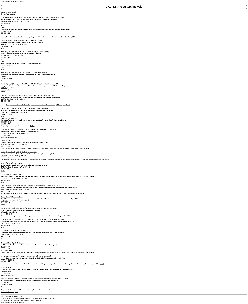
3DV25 (3, 247)
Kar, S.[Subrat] (21, 231)
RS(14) (3, 223)
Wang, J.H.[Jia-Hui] (7, 17)
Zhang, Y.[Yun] (17, 174)
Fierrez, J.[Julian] (32, 95)
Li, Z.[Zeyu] (23, 219)
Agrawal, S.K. (32, 152)
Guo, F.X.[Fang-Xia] (50, 129)
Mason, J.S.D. (22, 52)
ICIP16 (3, 271)
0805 (10, 284)
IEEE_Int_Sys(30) (6, 133)
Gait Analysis (5, 14)
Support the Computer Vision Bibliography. (29, 300)
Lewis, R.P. (21, 84)
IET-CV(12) (4, 178)
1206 (10, 114)
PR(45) (3, 112)
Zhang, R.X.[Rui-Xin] (37, 129)
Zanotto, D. (11, 152)
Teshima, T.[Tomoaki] (20, 279)
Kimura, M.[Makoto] (30, 17)
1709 (8, 158)
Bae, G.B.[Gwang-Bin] (19, 256)
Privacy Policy (19, 2)
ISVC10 (3, 65)
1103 (10, 46)
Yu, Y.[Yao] (27, 129)
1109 (8, 90)
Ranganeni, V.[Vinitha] (8, 208)
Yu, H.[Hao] (31, 219)
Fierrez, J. (30, 52)
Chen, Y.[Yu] (60, 219)
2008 (10, 214)
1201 (8, 124)
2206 (8, 225)
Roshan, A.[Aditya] (6, 174)
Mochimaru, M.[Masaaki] (45, 17)
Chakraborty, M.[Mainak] (8, 231)
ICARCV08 (4, 88)
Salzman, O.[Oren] (35, 208)
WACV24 (3, 260)
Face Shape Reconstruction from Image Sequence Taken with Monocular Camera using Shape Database (38, 37)
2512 (10, 251)
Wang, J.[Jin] (52, 219)
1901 (8, 191)
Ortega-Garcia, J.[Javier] (41, 52)
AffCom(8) (4, 144)
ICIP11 (3, 122)
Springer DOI (5, 67)
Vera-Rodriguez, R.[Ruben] (9, 95)
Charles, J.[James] (32, 256)
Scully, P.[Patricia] (39, 186)
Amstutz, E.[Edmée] (7, 279)
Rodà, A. (10, 141)
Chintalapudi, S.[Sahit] (22, 208)
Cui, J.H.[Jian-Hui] (41, 219)
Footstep (12, 14)
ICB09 (2, 76)
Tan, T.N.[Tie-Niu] (30, 108)
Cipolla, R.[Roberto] (18, 243)
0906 (10, 78)
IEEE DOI (3, 33)
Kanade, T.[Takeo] (59, 17)
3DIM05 (3, 31)
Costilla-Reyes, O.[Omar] (8, 186)
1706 (8, 146)
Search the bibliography (8, 300)
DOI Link (3, 23)
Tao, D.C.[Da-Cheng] (42, 108)
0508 (8, 33)
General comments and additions (11, 298)
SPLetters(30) (5, 234)
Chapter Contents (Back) (8, 12)
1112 (8, 57)
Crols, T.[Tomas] (6, 197)
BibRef (3, 25)
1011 (10, 67)
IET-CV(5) (3, 55)
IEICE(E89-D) (5, 21)
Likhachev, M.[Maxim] (49, 208)
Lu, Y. (2, 267)
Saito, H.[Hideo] (18, 17)
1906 (10, 203)
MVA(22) (3, 44)
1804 (8, 180)
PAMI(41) (4, 189)
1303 (8, 101)
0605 (8, 23)
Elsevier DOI (5, 114)
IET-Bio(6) (4, 167)
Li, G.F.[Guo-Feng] (14, 219)
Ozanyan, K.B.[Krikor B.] (53, 186)
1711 (8, 169)
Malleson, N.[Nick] (17, 197)
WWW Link (4, 46)
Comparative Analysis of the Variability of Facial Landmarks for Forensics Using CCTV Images (35, 105)
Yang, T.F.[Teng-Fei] (17, 129)
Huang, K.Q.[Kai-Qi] (18, 108)
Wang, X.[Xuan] (5, 129)
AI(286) (3, 212)
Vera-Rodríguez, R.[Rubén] (9, 52)
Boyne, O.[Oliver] (6, 243)
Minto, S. (18, 152)
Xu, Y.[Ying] (4, 219)
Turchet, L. (4, 141)
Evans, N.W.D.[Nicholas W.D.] (43, 73)
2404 (8, 262)
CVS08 (3, 282)
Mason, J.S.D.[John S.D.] (25, 73)
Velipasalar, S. (9, 267)
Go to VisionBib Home (8, 2)
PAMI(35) (4, 99)
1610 (8, 273)
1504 (8, 135)
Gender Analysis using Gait (9, 292)
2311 (8, 236)
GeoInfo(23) (4, 201)
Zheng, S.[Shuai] (6, 108)
